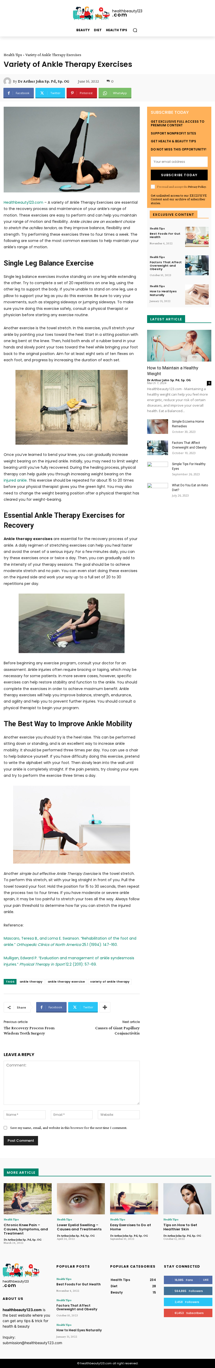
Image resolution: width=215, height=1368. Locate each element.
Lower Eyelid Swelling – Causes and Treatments (79, 1227)
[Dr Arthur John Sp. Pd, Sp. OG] (8, 81)
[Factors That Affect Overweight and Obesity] (197, 265)
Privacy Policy (197, 186)
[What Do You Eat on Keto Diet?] (157, 490)
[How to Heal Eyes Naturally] (197, 294)
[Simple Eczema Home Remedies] (157, 426)
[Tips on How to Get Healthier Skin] (187, 1198)
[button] (135, 30)
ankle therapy (31, 981)
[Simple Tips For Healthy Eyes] (157, 469)
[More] (104, 1007)
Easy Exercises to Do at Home (130, 1227)
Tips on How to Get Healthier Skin (180, 1227)
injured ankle (15, 480)
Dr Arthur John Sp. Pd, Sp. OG (43, 81)
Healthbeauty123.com (23, 202)
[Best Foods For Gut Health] (197, 237)
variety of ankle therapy (110, 981)
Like (206, 1280)
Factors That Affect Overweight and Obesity (166, 265)
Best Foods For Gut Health (165, 235)
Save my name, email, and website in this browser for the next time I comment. (68, 1127)
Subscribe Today (179, 175)
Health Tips (13, 55)
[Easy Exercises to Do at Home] (134, 1198)
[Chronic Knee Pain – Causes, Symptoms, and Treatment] (28, 1198)
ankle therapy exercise (66, 981)
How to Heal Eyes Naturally (163, 293)
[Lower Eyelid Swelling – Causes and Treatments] (81, 1198)
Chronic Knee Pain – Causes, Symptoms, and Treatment (26, 1229)
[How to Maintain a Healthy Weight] (179, 346)
